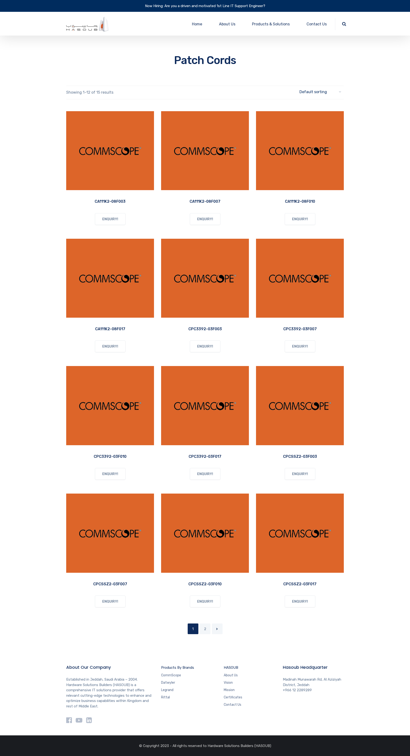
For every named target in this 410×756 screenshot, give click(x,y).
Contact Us (317, 24)
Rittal (165, 697)
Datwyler (168, 683)
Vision (228, 683)
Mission (229, 690)
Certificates (233, 697)
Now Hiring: (154, 6)
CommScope (171, 675)
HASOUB (231, 667)
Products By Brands (177, 667)
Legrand (167, 690)
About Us (227, 24)
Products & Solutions (271, 24)
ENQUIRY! (110, 219)
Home (197, 24)
